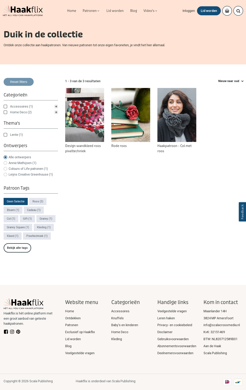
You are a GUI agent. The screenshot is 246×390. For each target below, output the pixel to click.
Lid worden (209, 11)
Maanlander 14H (215, 311)
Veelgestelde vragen (80, 353)
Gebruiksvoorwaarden (173, 339)
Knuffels (117, 318)
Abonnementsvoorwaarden (176, 346)
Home (69, 311)
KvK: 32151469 (214, 332)
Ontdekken (73, 318)
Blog (68, 346)
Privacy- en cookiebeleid (174, 325)
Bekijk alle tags (17, 248)
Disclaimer (165, 332)
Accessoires (120, 311)
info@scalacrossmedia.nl (221, 325)
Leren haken (166, 318)
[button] (91, 11)
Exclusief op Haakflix (80, 332)
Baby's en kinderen (124, 325)
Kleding (116, 339)
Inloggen (188, 11)
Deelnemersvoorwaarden (175, 353)
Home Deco (119, 332)
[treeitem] (31, 106)
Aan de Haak (212, 346)
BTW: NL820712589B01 (220, 339)
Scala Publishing (215, 353)
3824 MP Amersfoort (218, 318)
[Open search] (238, 11)
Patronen (71, 325)
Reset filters (18, 82)
